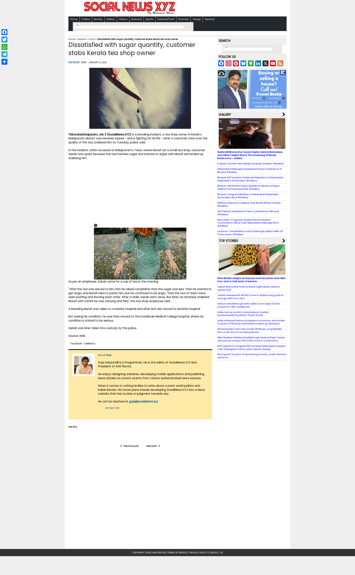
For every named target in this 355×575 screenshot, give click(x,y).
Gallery (110, 19)
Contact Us (216, 552)
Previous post (131, 446)
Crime (91, 39)
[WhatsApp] (4, 47)
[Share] (4, 61)
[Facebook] (4, 32)
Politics (86, 19)
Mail (106, 408)
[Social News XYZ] (130, 13)
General (209, 19)
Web (111, 408)
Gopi (83, 62)
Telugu (197, 19)
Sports (149, 19)
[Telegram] (4, 54)
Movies (98, 19)
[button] (95, 225)
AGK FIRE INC (159, 552)
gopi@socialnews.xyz (143, 401)
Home (74, 19)
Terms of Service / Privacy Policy (187, 552)
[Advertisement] (225, 8)
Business (136, 19)
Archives (183, 19)
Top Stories (228, 241)
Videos (123, 19)
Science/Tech (166, 19)
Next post (151, 446)
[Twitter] (4, 39)
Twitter (116, 408)
